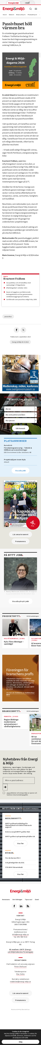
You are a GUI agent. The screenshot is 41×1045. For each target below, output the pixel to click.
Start (5, 14)
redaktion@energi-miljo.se (20, 981)
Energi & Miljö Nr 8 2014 (20, 342)
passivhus (8, 316)
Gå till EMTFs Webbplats (31, 808)
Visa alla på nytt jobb (20, 601)
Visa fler (20, 843)
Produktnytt (32, 14)
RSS (28, 906)
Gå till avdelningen (33, 616)
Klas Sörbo (20, 974)
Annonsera (6, 900)
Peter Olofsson (20, 966)
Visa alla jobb (20, 471)
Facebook (14, 906)
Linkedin (21, 906)
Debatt (11, 14)
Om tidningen (17, 900)
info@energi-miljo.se (20, 934)
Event (37, 900)
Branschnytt (21, 14)
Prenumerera (20, 541)
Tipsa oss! (28, 900)
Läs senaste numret (20, 534)
